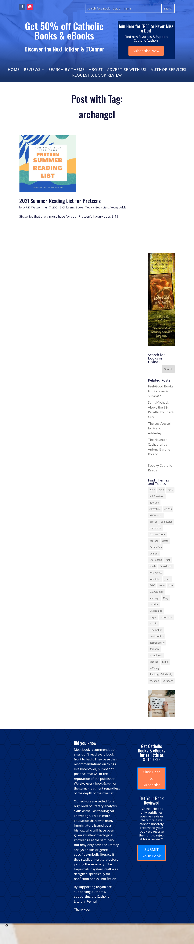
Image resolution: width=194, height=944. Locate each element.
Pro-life (153, 623)
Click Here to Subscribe (151, 778)
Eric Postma (155, 559)
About (96, 70)
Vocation (154, 681)
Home (14, 70)
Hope (162, 585)
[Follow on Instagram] (30, 7)
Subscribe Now (146, 50)
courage (153, 540)
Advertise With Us (126, 70)
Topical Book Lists (97, 207)
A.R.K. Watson (32, 207)
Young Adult (118, 207)
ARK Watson (155, 515)
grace (167, 579)
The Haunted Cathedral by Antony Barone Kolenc (159, 449)
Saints (165, 661)
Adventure (155, 509)
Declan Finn (155, 547)
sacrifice (153, 661)
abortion (154, 502)
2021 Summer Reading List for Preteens (60, 200)
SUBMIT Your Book (151, 852)
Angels (168, 509)
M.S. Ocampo (156, 591)
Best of (153, 521)
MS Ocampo (156, 610)
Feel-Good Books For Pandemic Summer (160, 391)
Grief (152, 585)
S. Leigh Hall (155, 655)
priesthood (166, 617)
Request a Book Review (97, 76)
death (165, 540)
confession (167, 521)
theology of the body (160, 674)
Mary (165, 598)
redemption (155, 630)
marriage (154, 598)
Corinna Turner (157, 534)
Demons (154, 553)
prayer (153, 617)
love (170, 585)
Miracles (153, 604)
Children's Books (73, 207)
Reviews (32, 70)
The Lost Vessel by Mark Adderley (159, 428)
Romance (154, 649)
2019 (170, 490)
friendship (154, 579)
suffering (154, 668)
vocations (168, 681)
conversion (155, 528)
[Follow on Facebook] (22, 7)
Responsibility (156, 642)
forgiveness (155, 572)
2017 (152, 490)
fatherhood (166, 566)
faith (168, 559)
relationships (156, 636)
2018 (161, 490)
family (152, 566)
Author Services (168, 70)
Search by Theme (66, 70)
